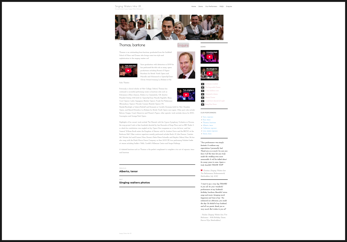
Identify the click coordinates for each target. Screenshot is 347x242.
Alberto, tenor (208, 125)
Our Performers (211, 6)
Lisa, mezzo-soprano (210, 131)
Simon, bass (207, 134)
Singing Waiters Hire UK (128, 6)
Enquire (229, 6)
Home (193, 6)
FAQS (222, 6)
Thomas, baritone (209, 122)
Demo (200, 6)
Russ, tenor (207, 120)
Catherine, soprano (210, 128)
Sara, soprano (208, 117)
